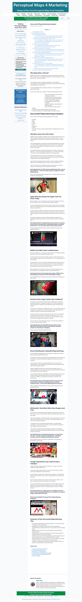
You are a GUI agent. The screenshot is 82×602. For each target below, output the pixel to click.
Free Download (21, 51)
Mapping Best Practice (20, 49)
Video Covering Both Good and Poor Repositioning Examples (45, 68)
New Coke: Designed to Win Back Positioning (41, 554)
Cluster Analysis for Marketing (21, 113)
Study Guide (30, 596)
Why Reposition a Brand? (37, 31)
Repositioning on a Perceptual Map (39, 551)
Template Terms (40, 596)
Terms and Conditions (49, 596)
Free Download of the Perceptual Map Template (41, 552)
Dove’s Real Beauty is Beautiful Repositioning (41, 52)
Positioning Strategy (36, 555)
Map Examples (21, 40)
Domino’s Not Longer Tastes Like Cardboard (41, 48)
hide (49, 29)
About (25, 596)
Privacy (34, 596)
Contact (56, 596)
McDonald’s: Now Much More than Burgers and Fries (43, 57)
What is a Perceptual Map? (20, 33)
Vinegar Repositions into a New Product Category (42, 63)
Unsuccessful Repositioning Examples (39, 548)
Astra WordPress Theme (55, 599)
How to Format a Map (20, 42)
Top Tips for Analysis (20, 47)
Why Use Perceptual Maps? (20, 35)
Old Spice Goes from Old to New (39, 34)
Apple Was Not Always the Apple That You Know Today (43, 38)
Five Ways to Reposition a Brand (38, 550)
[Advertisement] (37, 100)
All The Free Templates (20, 53)
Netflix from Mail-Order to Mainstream (40, 44)
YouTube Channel (20, 120)
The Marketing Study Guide (20, 115)
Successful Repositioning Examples (38, 33)
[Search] (68, 18)
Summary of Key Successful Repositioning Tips (42, 69)
